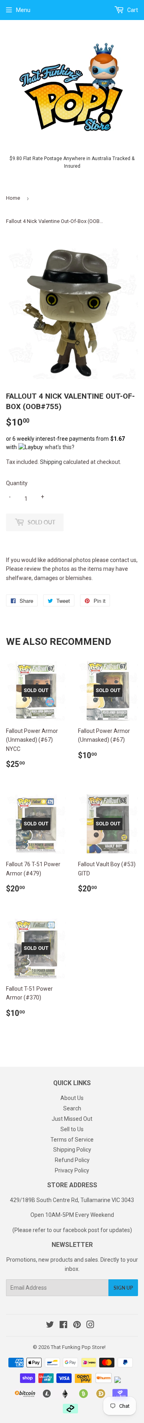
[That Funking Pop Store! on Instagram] (90, 1326)
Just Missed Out (72, 1119)
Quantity (17, 483)
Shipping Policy (72, 1149)
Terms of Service (72, 1139)
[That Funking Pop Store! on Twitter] (50, 1326)
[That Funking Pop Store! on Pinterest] (77, 1326)
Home (13, 198)
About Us (72, 1098)
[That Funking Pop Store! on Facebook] (63, 1326)
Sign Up (123, 1288)
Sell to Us (72, 1129)
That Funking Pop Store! (78, 1347)
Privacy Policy (72, 1170)
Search (72, 1108)
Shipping (51, 462)
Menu (23, 10)
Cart (132, 10)
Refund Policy (72, 1160)
